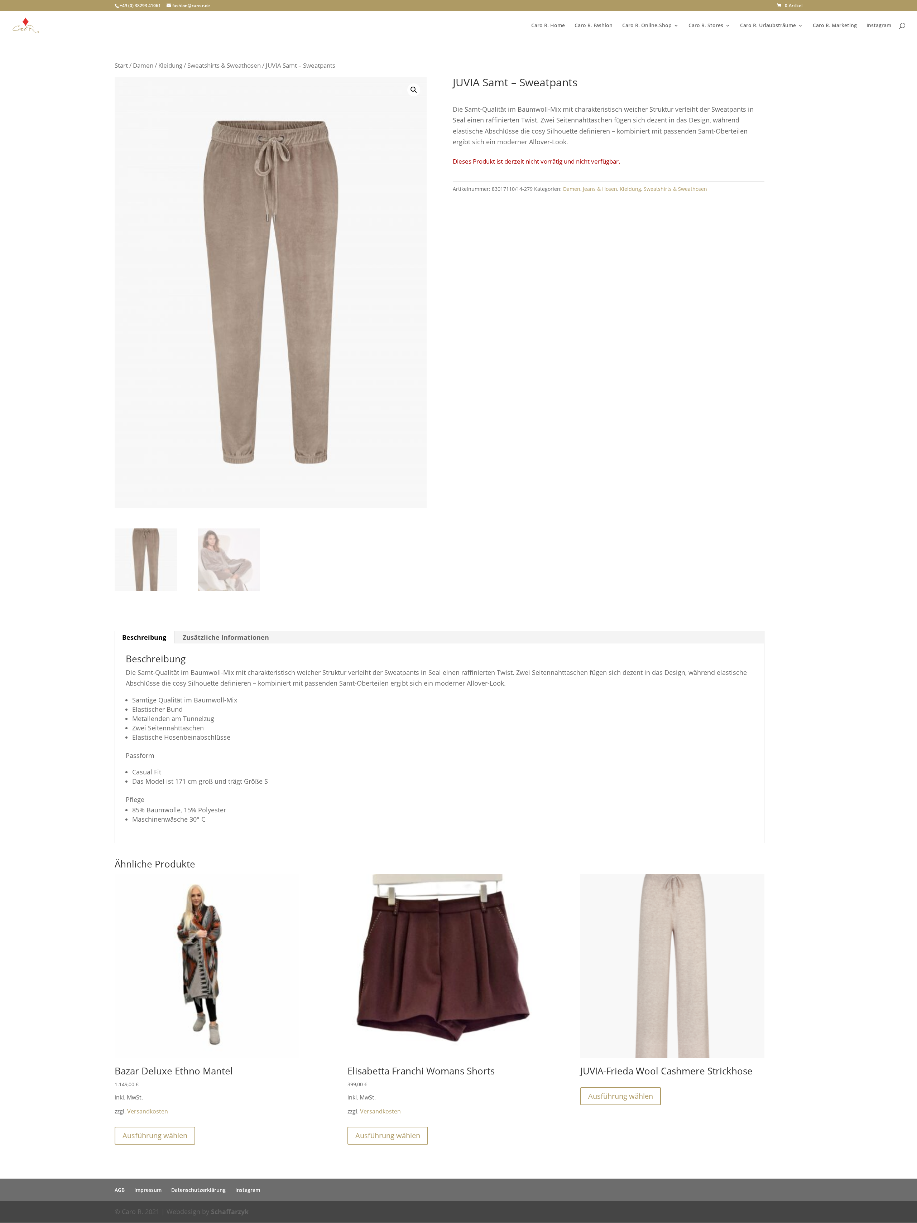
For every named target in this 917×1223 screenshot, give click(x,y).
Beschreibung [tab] (144, 637)
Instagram (878, 26)
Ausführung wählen (155, 1135)
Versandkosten (147, 1111)
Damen (143, 65)
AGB (120, 1189)
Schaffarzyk (230, 1211)
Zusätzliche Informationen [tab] (226, 637)
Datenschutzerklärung (198, 1189)
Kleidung (170, 65)
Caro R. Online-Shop (647, 26)
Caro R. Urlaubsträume (768, 26)
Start (121, 65)
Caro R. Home (548, 26)
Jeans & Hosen (600, 188)
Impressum (148, 1189)
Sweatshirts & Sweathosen (224, 65)
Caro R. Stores (705, 26)
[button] (413, 89)
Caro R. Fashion (594, 26)
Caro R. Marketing (835, 26)
